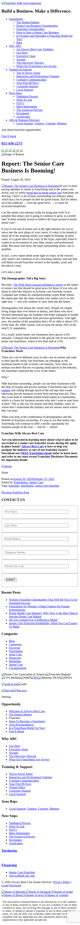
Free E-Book (16, 731)
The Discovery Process (30, 62)
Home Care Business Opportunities (37, 25)
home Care (15, 654)
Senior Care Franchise (22, 872)
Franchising (21, 482)
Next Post (23, 492)
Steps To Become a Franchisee (27, 721)
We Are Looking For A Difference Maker (33, 619)
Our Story (22, 52)
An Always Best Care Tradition (34, 49)
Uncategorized (17, 668)
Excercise (14, 647)
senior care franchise (47, 485)
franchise (14, 485)
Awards (20, 59)
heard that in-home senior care (44, 192)
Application (23, 116)
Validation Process (27, 96)
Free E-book (8, 136)
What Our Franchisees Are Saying (36, 66)
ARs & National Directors (24, 120)
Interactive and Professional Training (37, 76)
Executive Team (25, 56)
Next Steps (15, 93)
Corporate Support (27, 86)
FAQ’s (20, 103)
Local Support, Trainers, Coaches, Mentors (41, 123)
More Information (26, 106)
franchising (27, 485)
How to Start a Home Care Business (37, 32)
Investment (22, 113)
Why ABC (15, 46)
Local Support (24, 89)
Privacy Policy (62, 882)
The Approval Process (29, 110)
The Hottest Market (27, 22)
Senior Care (36, 482)
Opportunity (16, 19)
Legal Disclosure (11, 885)
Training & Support (20, 69)
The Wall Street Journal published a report (38, 284)
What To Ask (24, 99)
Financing (9, 865)
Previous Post (9, 492)
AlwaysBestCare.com (22, 875)
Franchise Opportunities (30, 29)
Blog (19, 42)
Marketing (15, 661)
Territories (9, 851)
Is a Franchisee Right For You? (27, 728)
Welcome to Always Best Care (27, 711)
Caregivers (15, 644)
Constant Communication (31, 79)
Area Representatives (21, 724)
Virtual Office (17, 787)
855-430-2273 (11, 143)
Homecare (15, 657)
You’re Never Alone (28, 72)
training (5, 390)
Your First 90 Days (27, 83)
